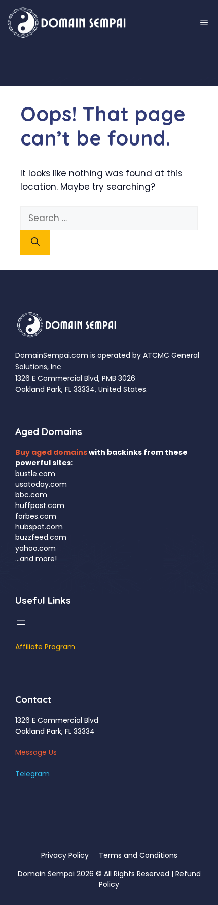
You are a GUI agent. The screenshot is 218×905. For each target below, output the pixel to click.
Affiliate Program (45, 647)
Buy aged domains (51, 452)
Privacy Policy (65, 855)
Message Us (36, 752)
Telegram (32, 774)
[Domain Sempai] (67, 23)
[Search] (35, 242)
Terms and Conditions (138, 855)
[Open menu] (21, 623)
